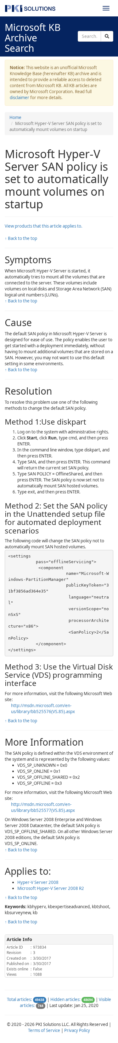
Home (15, 117)
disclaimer (19, 97)
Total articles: (19, 999)
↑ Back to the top (21, 238)
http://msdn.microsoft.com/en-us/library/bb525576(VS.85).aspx (43, 708)
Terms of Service (44, 1030)
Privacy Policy (77, 1030)
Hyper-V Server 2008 (38, 882)
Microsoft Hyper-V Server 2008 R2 (50, 888)
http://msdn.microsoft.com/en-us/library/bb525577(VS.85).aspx (43, 807)
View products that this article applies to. (43, 226)
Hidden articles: (65, 999)
